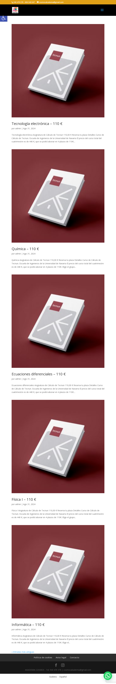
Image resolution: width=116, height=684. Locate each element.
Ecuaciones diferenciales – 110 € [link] (39, 374)
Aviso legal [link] (61, 657)
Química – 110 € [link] (25, 248)
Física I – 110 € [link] (24, 499)
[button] (102, 12)
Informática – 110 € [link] (28, 624)
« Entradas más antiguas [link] (23, 652)
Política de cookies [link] (43, 657)
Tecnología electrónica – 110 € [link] (37, 123)
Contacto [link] (74, 657)
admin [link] (18, 128)
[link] (3, 18)
